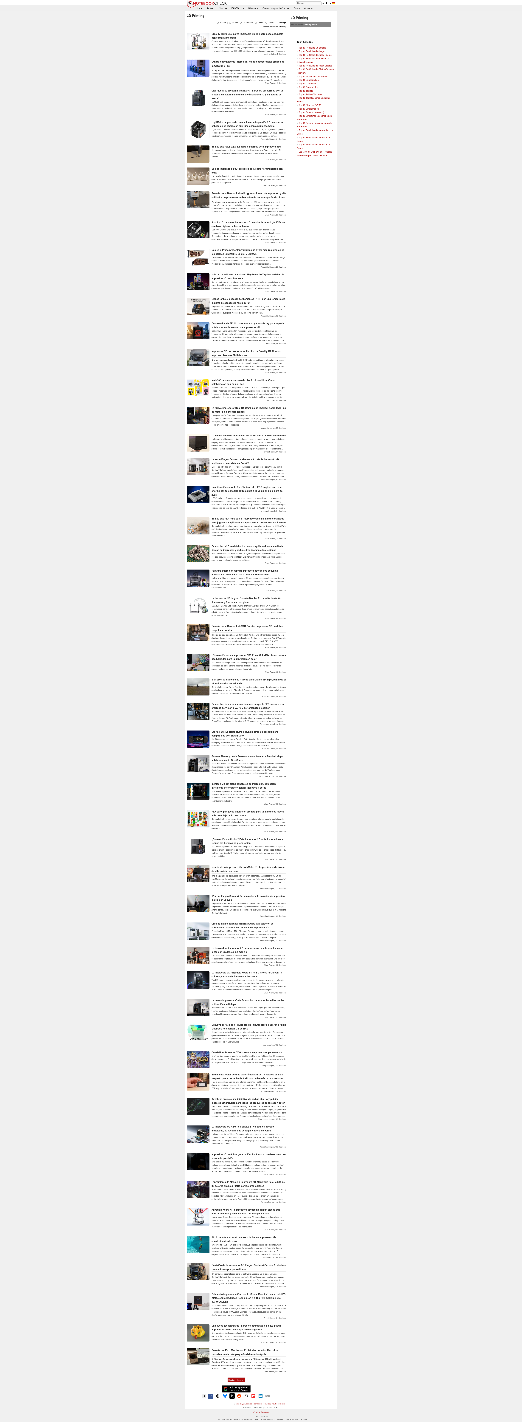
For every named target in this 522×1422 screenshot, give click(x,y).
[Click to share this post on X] (232, 1395)
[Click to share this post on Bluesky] (224, 1396)
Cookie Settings (261, 1412)
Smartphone (247, 22)
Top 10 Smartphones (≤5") (311, 112)
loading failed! (297, 24)
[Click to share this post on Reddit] (239, 1395)
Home (199, 8)
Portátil (235, 22)
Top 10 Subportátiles (309, 79)
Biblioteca (253, 8)
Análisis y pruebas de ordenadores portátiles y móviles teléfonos (260, 1403)
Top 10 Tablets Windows (310, 94)
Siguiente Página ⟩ (236, 1379)
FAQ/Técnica (237, 8)
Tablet (260, 22)
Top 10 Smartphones (309, 108)
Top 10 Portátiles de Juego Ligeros (315, 65)
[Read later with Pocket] (246, 1395)
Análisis (211, 8)
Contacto (308, 8)
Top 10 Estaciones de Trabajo (313, 76)
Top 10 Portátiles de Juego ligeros (315, 54)
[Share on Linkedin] (260, 1395)
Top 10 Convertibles (308, 87)
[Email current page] (267, 1396)
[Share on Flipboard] (253, 1395)
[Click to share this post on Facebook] (210, 1396)
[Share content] (204, 1396)
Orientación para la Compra (275, 8)
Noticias (223, 8)
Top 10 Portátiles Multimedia (312, 47)
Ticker (271, 22)
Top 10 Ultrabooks (307, 83)
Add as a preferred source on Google (239, 1389)
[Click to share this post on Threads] (217, 1396)
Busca (297, 8)
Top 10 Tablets (306, 90)
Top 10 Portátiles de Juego (311, 51)
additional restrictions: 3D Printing (274, 26)
